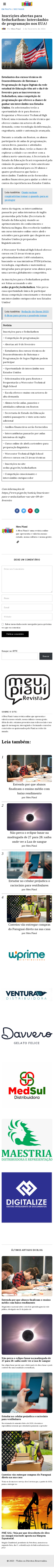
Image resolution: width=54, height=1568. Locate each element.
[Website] (18, 542)
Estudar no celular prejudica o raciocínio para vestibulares (25, 1417)
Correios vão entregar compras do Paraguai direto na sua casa (26, 1476)
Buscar (46, 656)
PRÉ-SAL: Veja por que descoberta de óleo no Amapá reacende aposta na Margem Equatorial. (26, 1535)
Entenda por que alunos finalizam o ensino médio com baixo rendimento (29, 788)
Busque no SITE (9, 651)
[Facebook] (17, 510)
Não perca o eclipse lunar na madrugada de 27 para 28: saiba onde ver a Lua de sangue (29, 837)
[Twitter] (23, 510)
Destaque (19, 9)
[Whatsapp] (36, 510)
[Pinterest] (30, 510)
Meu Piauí (16, 29)
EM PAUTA (7, 9)
